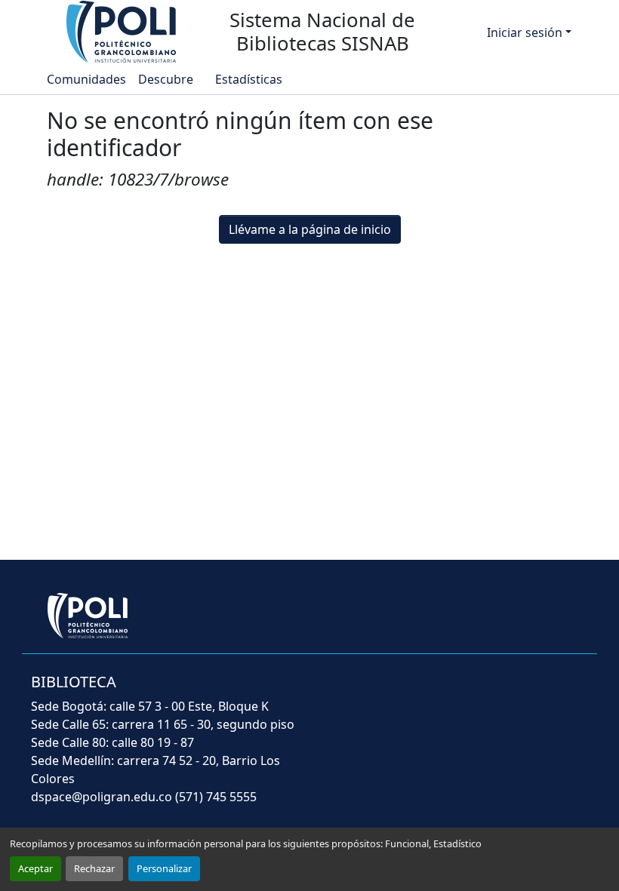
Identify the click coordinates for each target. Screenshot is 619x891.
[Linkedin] (540, 691)
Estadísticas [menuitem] (248, 79)
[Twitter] (460, 691)
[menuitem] (170, 79)
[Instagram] (576, 691)
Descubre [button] (165, 79)
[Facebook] (421, 691)
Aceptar (35, 868)
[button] (122, 31)
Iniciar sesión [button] (526, 32)
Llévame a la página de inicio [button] (310, 229)
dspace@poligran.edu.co (101, 796)
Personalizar (164, 868)
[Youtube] (501, 691)
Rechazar (94, 868)
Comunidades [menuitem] (86, 79)
